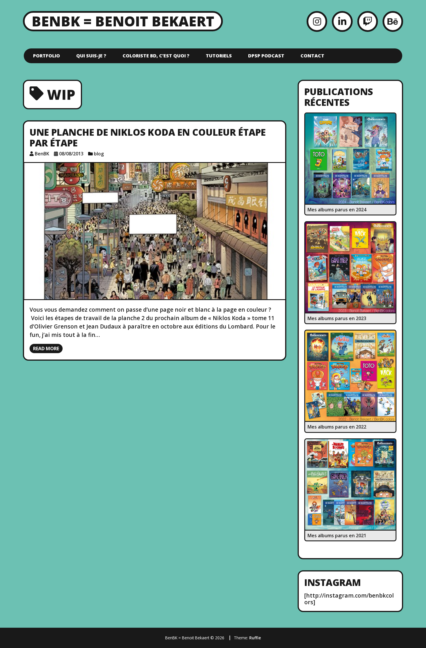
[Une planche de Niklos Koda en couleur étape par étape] (154, 231)
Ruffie (255, 637)
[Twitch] (367, 21)
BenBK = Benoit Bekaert (123, 21)
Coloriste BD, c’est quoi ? (156, 55)
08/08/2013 (71, 153)
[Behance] (393, 21)
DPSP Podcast (266, 55)
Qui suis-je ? (91, 55)
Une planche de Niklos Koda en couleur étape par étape (148, 137)
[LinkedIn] (342, 21)
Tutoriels (219, 55)
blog (99, 153)
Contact (312, 55)
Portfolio (46, 55)
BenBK (42, 153)
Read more (46, 348)
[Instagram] (317, 21)
